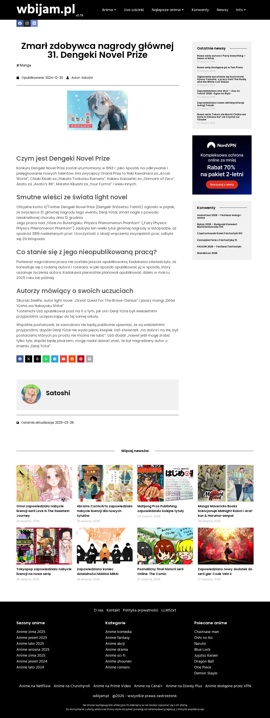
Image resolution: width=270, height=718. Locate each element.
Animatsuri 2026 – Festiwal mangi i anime (219, 216)
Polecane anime (210, 623)
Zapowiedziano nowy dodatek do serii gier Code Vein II (225, 571)
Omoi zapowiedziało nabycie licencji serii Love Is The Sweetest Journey (43, 511)
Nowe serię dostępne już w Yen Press (220, 67)
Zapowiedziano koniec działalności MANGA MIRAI (97, 571)
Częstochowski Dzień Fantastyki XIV (220, 233)
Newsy (222, 9)
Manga (25, 65)
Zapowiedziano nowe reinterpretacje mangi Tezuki (220, 104)
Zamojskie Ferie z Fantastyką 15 (217, 240)
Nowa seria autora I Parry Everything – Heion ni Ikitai (221, 57)
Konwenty (200, 9)
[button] (20, 358)
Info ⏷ (241, 9)
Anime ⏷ (109, 9)
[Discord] (34, 23)
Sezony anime (30, 623)
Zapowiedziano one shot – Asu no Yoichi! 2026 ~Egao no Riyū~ (218, 92)
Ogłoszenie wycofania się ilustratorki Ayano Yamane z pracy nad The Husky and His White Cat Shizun (221, 79)
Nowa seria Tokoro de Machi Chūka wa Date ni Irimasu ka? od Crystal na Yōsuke (221, 117)
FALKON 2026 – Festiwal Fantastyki (219, 246)
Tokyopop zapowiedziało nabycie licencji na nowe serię (44, 571)
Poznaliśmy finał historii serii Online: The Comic (160, 571)
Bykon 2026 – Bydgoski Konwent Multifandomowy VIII (217, 225)
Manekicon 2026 (207, 253)
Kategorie (115, 623)
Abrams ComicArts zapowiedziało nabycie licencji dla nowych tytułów (105, 511)
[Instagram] (27, 23)
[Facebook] (20, 23)
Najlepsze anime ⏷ (168, 9)
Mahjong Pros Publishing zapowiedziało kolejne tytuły (160, 508)
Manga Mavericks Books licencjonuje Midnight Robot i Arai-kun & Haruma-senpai (225, 511)
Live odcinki (134, 9)
